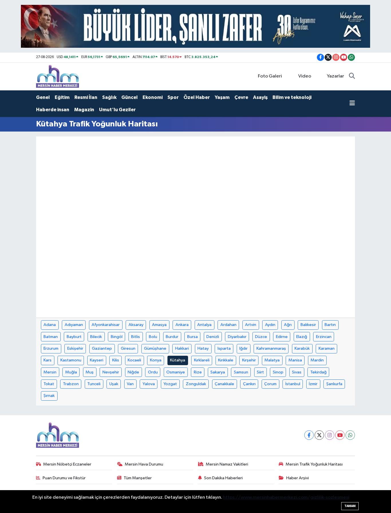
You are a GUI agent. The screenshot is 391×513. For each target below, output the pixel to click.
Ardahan (228, 325)
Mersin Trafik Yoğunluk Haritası (314, 464)
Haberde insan (52, 109)
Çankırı (249, 384)
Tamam (350, 506)
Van (130, 384)
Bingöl (117, 337)
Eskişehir (75, 348)
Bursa (192, 337)
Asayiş (260, 97)
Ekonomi (153, 97)
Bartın (330, 325)
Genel (43, 97)
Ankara (182, 325)
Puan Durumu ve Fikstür (64, 478)
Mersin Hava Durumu (144, 464)
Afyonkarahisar (106, 325)
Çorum (270, 384)
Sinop (278, 372)
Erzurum (51, 348)
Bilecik (96, 337)
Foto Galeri (270, 76)
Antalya (204, 325)
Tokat (49, 384)
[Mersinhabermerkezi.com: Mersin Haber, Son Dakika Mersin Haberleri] (57, 76)
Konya (155, 360)
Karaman (327, 348)
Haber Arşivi (297, 478)
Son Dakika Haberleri (223, 478)
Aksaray (136, 325)
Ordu (153, 372)
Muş (90, 372)
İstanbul (292, 384)
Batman (51, 337)
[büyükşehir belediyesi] (195, 26)
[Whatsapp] (350, 435)
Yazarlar (335, 76)
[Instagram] (329, 435)
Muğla (71, 372)
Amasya (159, 325)
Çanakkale (224, 384)
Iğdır (243, 348)
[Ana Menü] (352, 104)
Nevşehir (110, 372)
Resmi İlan (85, 97)
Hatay (203, 348)
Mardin (317, 360)
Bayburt (74, 337)
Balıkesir (308, 325)
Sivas (296, 372)
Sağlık (109, 97)
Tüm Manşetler (138, 478)
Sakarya (217, 372)
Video (304, 76)
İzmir (313, 384)
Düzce (261, 337)
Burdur (172, 337)
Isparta (224, 348)
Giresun (128, 348)
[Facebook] (309, 435)
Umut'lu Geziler (117, 109)
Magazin (84, 109)
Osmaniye (175, 372)
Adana (50, 325)
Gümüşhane (155, 348)
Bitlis (135, 337)
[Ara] (352, 76)
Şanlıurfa (334, 384)
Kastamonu (70, 360)
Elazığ (301, 337)
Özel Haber (196, 97)
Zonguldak (196, 384)
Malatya (272, 360)
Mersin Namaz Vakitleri (227, 464)
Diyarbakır (237, 337)
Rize (198, 372)
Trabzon (71, 384)
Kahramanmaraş (271, 348)
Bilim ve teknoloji (291, 97)
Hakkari (182, 348)
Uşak (113, 384)
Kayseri (96, 360)
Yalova (149, 384)
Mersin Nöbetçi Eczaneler (67, 464)
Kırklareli (202, 360)
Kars (48, 360)
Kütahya (177, 360)
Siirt (260, 372)
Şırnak (49, 395)
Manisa (295, 360)
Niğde (133, 372)
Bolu (153, 337)
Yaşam (222, 97)
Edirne (282, 337)
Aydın (270, 325)
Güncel (129, 97)
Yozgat (170, 384)
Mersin (50, 372)
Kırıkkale (225, 360)
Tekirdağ (318, 372)
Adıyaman (74, 325)
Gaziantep (102, 348)
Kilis (115, 360)
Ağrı (288, 325)
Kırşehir (249, 360)
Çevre (241, 97)
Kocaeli (134, 360)
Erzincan (323, 337)
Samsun (241, 372)
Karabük (302, 348)
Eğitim (62, 97)
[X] (319, 435)
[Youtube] (340, 435)
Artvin (250, 325)
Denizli (212, 337)
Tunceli (93, 384)
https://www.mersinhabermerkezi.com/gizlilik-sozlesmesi (286, 497)
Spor (173, 97)
